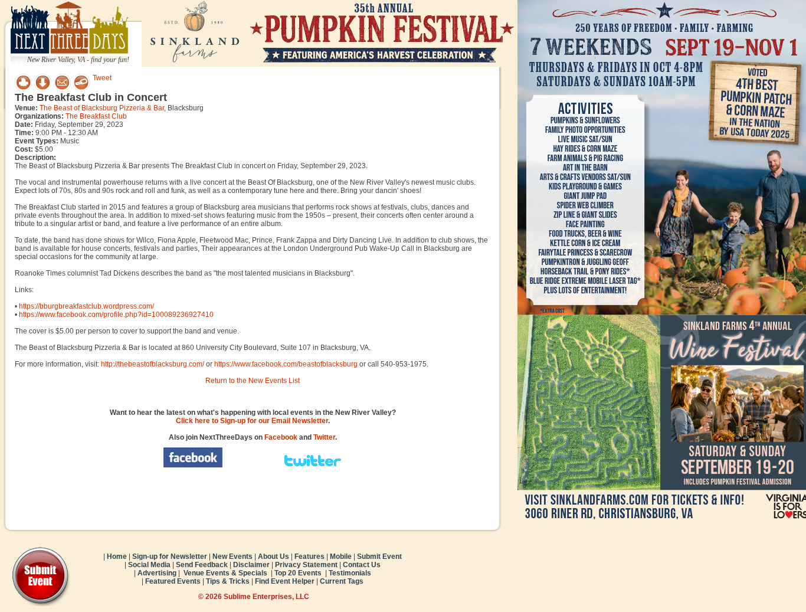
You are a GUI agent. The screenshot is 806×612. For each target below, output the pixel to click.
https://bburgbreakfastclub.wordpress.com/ (86, 306)
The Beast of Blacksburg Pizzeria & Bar (102, 108)
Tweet (102, 78)
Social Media (149, 565)
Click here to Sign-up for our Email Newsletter (252, 421)
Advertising (156, 573)
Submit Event (379, 556)
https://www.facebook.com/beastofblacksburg (286, 364)
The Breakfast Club (96, 116)
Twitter (324, 437)
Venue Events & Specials (225, 573)
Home (117, 556)
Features (309, 556)
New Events (232, 556)
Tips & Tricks (228, 581)
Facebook (280, 437)
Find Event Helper (284, 581)
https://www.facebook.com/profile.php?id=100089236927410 (116, 314)
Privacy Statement (306, 565)
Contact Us (362, 565)
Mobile (341, 556)
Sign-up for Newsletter (169, 556)
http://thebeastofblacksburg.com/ (152, 364)
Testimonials (350, 573)
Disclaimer (251, 565)
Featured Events (173, 581)
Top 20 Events (298, 573)
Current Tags (341, 581)
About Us (273, 556)
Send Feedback (202, 565)
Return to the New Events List (252, 381)
